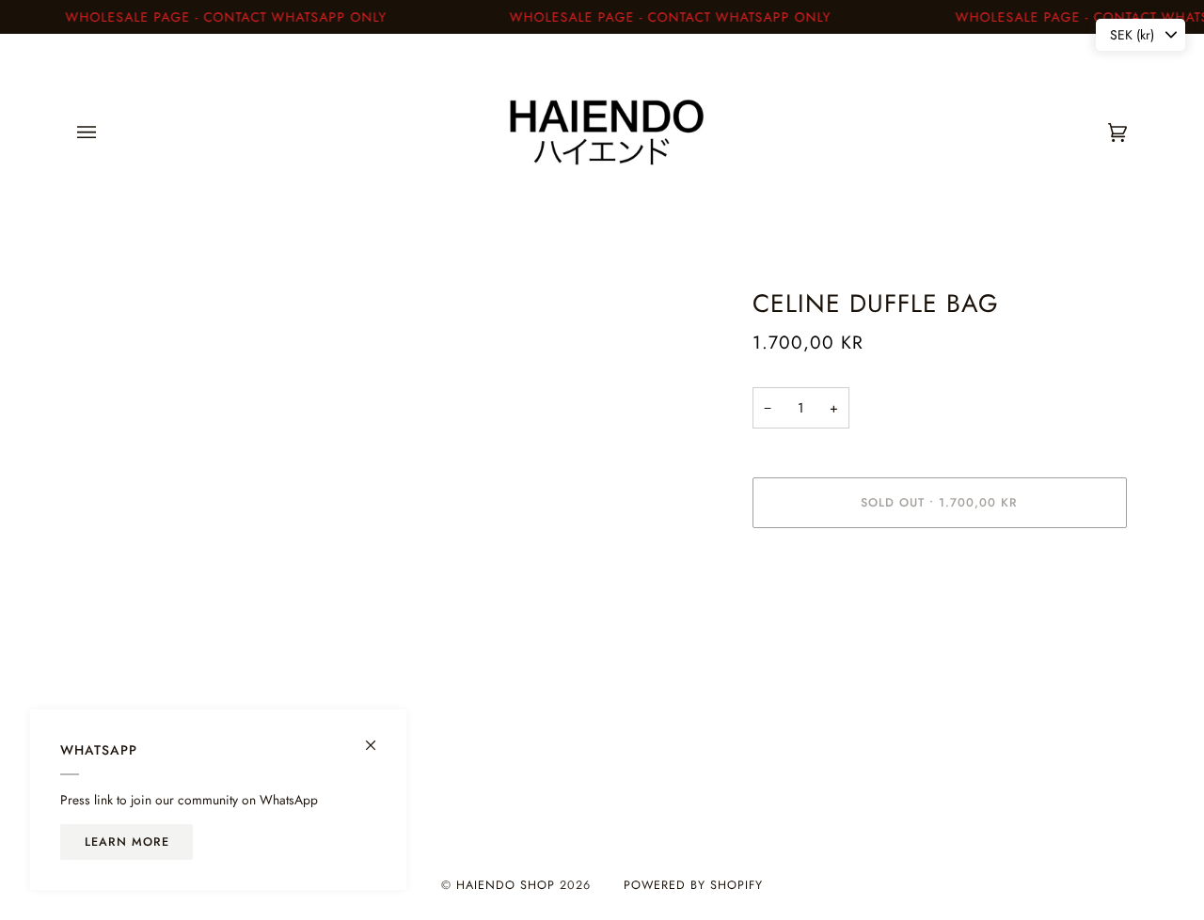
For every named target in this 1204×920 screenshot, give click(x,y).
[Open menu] (105, 132)
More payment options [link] (815, 616)
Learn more (127, 842)
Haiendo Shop (505, 885)
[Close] (378, 737)
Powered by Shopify (693, 885)
